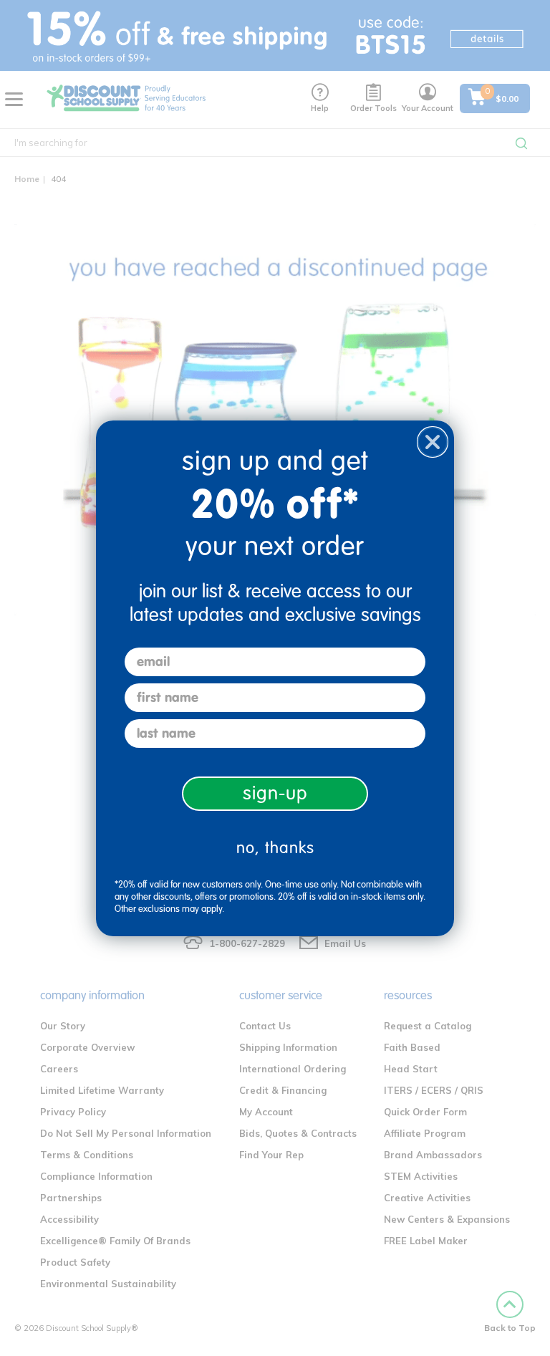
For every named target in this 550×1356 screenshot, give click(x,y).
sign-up (275, 793)
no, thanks (275, 847)
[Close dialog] (432, 442)
